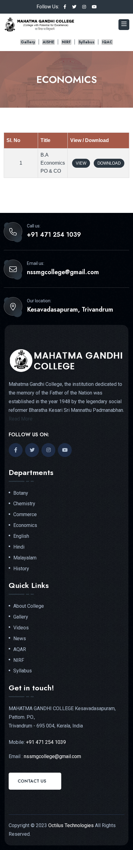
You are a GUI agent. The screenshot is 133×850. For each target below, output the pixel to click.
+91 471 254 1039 (54, 235)
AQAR (19, 649)
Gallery (28, 42)
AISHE (48, 42)
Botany (20, 493)
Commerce (25, 514)
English (21, 536)
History (21, 569)
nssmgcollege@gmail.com (63, 272)
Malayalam (24, 558)
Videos (21, 628)
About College (28, 606)
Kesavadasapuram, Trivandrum (70, 310)
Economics (25, 525)
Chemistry (24, 504)
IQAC (107, 42)
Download (109, 163)
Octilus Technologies (71, 825)
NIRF (66, 42)
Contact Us (32, 781)
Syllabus (86, 42)
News (19, 638)
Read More (20, 419)
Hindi (18, 547)
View (81, 163)
